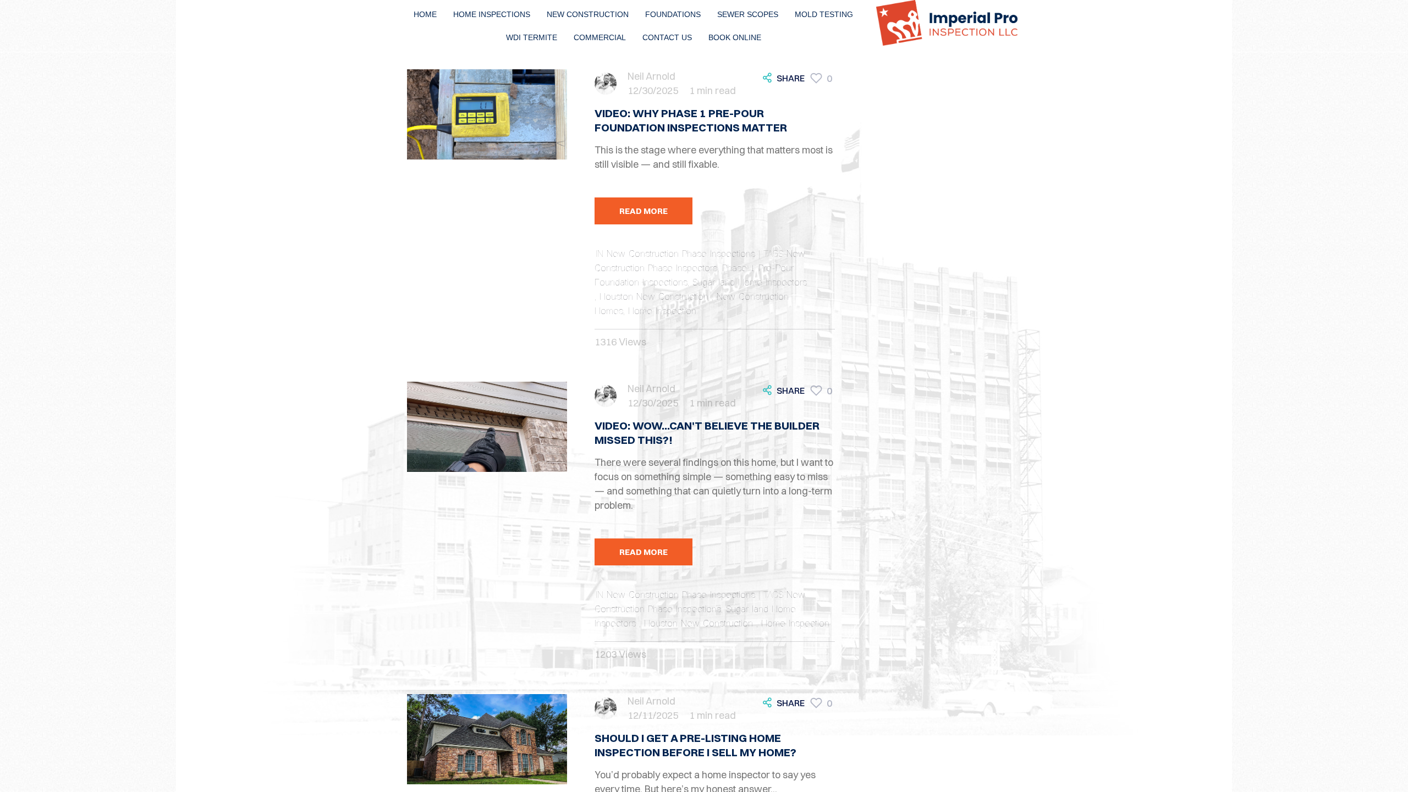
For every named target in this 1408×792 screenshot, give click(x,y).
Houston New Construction (656, 296)
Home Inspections (491, 14)
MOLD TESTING (824, 14)
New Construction (588, 14)
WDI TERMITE (531, 37)
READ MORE (643, 211)
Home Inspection (662, 310)
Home (425, 14)
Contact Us (667, 37)
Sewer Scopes (747, 14)
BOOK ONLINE (734, 37)
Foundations (673, 14)
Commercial (600, 37)
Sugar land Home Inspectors (749, 282)
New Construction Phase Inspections (681, 253)
